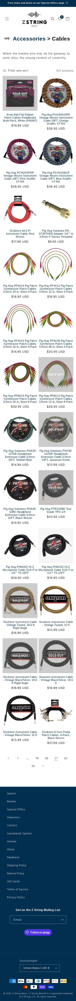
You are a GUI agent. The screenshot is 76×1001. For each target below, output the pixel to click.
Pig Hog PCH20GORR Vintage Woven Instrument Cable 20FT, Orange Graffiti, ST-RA (55, 119)
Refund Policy (15, 873)
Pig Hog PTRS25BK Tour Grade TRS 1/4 (56, 510)
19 (37, 758)
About (10, 849)
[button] (7, 19)
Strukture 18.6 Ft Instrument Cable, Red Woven (20, 233)
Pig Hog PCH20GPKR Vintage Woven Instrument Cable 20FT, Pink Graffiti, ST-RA (20, 177)
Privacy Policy (16, 897)
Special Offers (16, 809)
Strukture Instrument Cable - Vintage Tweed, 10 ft (56, 623)
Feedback (13, 857)
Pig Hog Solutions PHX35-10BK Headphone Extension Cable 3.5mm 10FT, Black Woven (20, 513)
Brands (11, 801)
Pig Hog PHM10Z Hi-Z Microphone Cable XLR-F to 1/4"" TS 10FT (56, 569)
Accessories (29, 39)
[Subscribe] (62, 920)
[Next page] (43, 766)
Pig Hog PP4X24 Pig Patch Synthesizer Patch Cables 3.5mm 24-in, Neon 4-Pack (20, 288)
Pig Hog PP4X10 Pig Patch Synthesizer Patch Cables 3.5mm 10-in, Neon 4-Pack (20, 343)
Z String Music (19, 993)
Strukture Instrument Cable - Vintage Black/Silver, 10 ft (20, 733)
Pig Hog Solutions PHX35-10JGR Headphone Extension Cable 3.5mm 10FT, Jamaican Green (55, 455)
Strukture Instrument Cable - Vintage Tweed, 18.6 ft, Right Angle (20, 624)
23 (33, 765)
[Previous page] (8, 758)
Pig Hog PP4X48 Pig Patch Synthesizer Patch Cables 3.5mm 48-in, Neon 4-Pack (56, 343)
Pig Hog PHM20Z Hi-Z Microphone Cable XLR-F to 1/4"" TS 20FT (20, 569)
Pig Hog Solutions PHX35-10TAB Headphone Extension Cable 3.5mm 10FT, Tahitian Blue (20, 455)
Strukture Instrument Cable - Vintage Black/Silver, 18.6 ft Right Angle (20, 679)
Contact (12, 825)
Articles (11, 841)
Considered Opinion (19, 833)
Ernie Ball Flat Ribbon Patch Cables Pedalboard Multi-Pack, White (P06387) (20, 117)
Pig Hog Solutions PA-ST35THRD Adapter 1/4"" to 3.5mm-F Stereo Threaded (56, 233)
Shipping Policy (17, 865)
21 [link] (56, 758)
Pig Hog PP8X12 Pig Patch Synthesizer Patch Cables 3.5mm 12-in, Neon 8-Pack (56, 398)
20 (46, 758)
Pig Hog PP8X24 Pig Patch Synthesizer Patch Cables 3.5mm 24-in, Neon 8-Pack (20, 398)
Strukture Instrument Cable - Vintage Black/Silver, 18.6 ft (56, 679)
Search (11, 793)
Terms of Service (17, 889)
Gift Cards (13, 881)
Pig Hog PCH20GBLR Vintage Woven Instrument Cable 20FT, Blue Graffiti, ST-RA (55, 177)
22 (65, 758)
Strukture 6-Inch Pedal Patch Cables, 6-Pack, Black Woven (56, 734)
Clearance (13, 817)
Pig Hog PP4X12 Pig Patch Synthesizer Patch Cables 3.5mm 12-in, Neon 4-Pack (56, 288)
